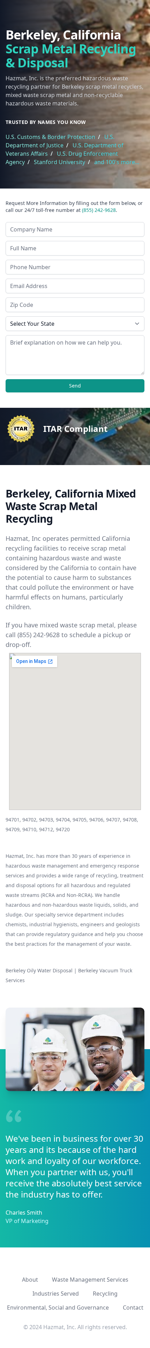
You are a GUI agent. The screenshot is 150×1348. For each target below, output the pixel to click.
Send (75, 385)
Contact (133, 1307)
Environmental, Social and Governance (58, 1307)
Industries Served (55, 1293)
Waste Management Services (90, 1279)
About (30, 1279)
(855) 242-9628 (99, 210)
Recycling (105, 1293)
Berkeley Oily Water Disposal (39, 970)
